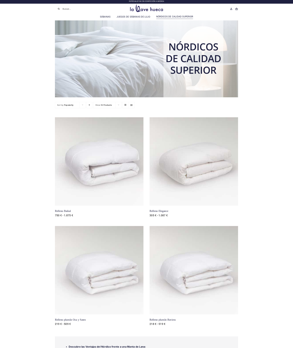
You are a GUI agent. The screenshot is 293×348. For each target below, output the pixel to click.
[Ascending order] (89, 105)
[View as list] (131, 105)
